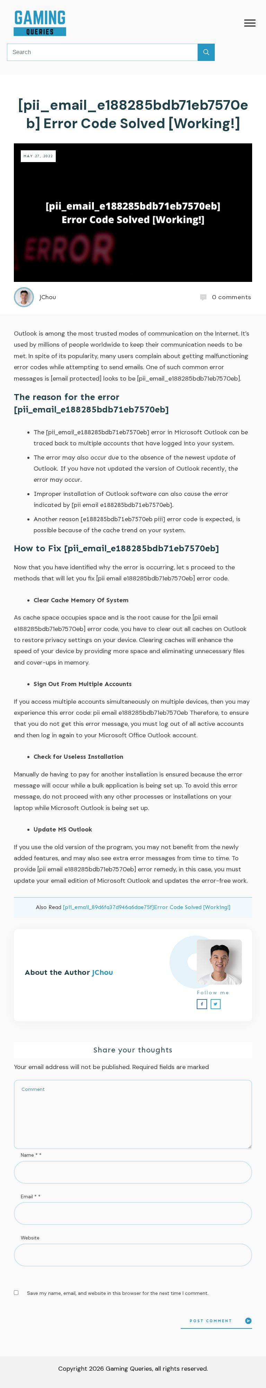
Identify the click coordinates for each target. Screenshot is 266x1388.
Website (30, 1238)
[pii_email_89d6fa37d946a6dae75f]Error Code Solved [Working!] (146, 907)
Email (31, 1196)
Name (31, 1155)
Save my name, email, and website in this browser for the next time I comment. (118, 1293)
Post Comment (211, 1321)
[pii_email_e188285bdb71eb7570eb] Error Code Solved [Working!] (133, 114)
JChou (102, 972)
